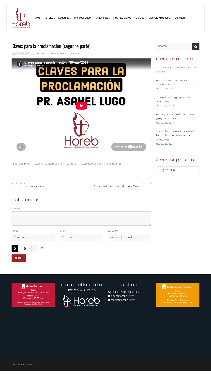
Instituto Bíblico (122, 18)
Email (63, 231)
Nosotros (63, 18)
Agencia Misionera (159, 18)
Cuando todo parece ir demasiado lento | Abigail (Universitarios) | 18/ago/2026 (175, 135)
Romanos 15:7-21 (113, 164)
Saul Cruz (41, 53)
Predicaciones (82, 18)
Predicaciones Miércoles (62, 53)
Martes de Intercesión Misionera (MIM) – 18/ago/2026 (175, 116)
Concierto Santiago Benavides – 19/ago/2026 (174, 99)
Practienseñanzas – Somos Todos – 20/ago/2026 (176, 82)
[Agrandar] (50, 287)
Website (113, 231)
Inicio (38, 18)
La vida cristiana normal (30, 185)
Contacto (180, 18)
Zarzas (140, 18)
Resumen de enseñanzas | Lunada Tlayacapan (120, 186)
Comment (17, 208)
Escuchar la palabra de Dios (48, 164)
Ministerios (102, 18)
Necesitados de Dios (91, 164)
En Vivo (49, 18)
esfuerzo (71, 164)
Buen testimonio (21, 164)
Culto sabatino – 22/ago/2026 (172, 67)
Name (15, 231)
